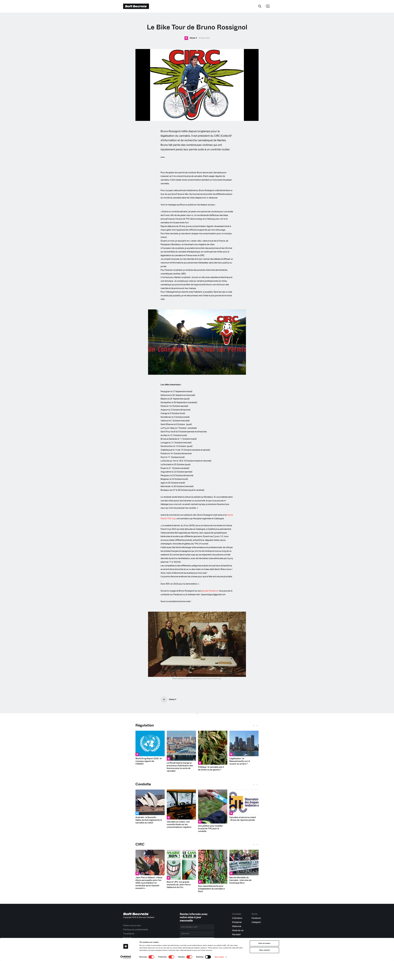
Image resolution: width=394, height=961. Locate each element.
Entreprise (237, 922)
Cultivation (237, 918)
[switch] (171, 957)
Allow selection (264, 950)
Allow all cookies (264, 943)
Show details (219, 957)
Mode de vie (237, 930)
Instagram (256, 922)
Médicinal (236, 926)
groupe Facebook (210, 591)
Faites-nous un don (132, 926)
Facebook (256, 918)
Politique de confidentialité (135, 930)
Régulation (144, 725)
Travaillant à (128, 934)
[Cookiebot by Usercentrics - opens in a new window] (126, 957)
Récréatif (236, 935)
